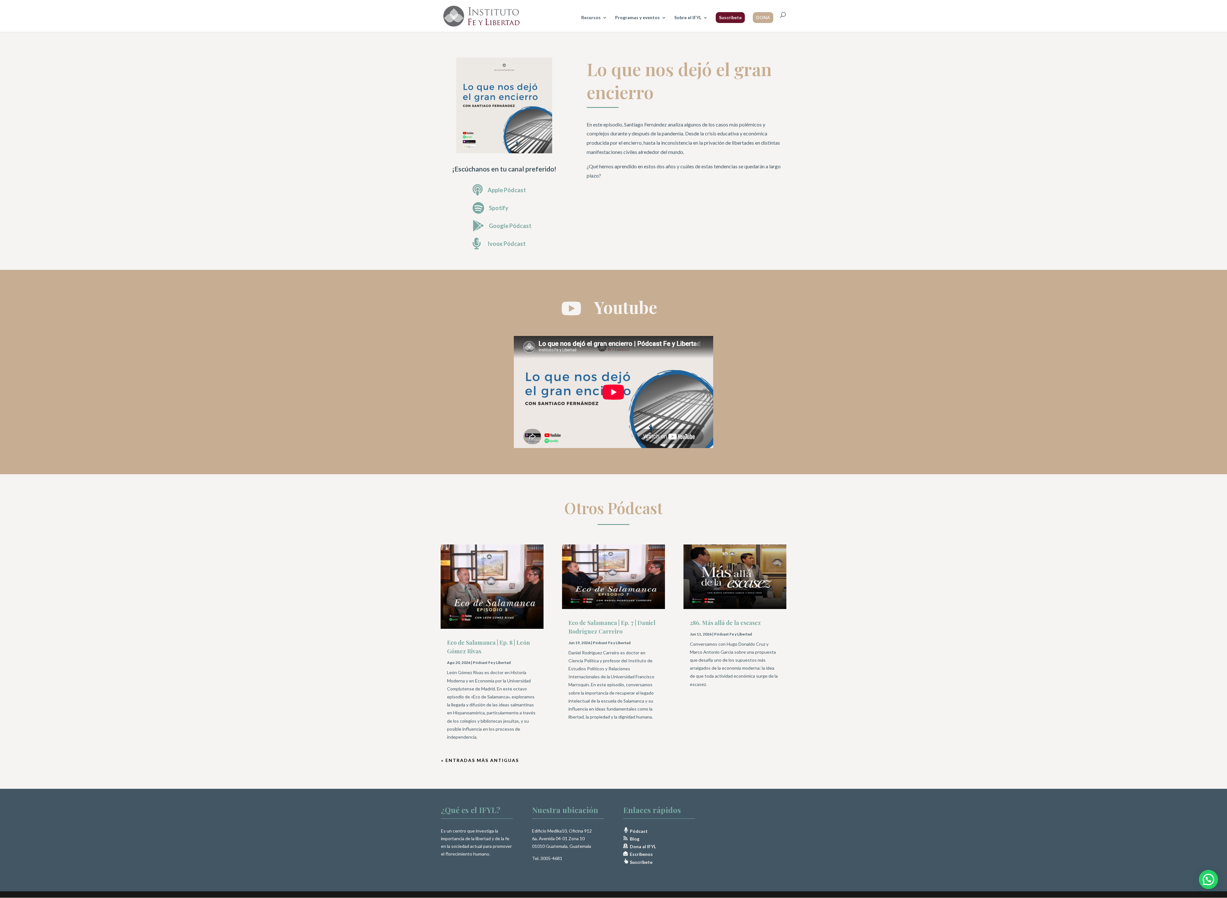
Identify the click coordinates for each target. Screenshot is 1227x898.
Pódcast (638, 831)
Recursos (591, 17)
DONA (763, 17)
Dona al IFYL (642, 846)
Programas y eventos (637, 17)
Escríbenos (640, 854)
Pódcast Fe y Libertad (492, 662)
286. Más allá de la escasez (725, 623)
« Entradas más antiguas (480, 760)
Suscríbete (730, 17)
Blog (633, 838)
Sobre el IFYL (687, 17)
